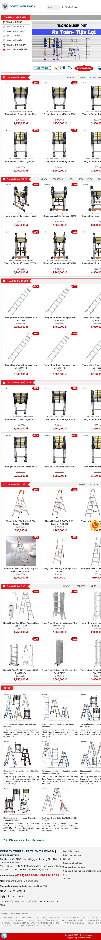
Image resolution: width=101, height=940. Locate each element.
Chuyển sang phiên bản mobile (79, 938)
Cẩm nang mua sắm (72, 855)
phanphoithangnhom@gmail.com (22, 881)
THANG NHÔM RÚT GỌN (47, 920)
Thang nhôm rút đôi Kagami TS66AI (20, 263)
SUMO (31, 920)
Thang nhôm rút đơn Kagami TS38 (59, 419)
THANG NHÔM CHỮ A (15, 27)
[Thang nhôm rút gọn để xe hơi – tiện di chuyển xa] (56, 707)
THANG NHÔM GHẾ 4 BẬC (48, 923)
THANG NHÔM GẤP (14, 40)
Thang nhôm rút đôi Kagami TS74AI (59, 263)
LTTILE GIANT (7, 920)
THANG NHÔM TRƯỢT (15, 31)
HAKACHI (94, 484)
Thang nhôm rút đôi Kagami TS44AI (59, 216)
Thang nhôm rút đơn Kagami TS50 (21, 467)
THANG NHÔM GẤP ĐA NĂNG (72, 920)
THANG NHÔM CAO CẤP (16, 45)
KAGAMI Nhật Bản (86, 179)
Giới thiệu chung (71, 851)
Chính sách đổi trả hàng (74, 867)
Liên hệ (66, 859)
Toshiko (66, 879)
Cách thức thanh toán (73, 863)
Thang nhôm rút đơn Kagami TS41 (21, 161)
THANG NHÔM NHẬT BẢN (16, 50)
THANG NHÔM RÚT (14, 22)
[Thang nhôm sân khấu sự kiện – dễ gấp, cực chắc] (17, 707)
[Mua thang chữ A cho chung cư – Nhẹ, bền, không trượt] (17, 754)
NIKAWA (70, 77)
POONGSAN (58, 179)
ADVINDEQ (20, 920)
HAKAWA (48, 925)
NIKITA (82, 77)
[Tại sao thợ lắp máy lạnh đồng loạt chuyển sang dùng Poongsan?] (56, 754)
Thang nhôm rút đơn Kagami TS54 (59, 467)
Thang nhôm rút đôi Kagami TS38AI (20, 216)
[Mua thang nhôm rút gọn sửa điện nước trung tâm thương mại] (17, 801)
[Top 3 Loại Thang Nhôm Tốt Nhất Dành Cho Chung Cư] (56, 801)
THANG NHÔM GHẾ (14, 36)
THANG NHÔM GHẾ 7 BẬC (30, 925)
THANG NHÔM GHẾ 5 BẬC (73, 923)
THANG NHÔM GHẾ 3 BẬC (23, 923)
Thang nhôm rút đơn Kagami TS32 (21, 114)
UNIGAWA (6, 923)
